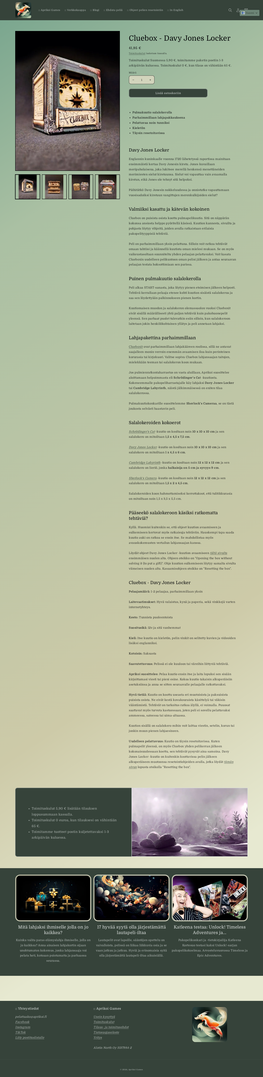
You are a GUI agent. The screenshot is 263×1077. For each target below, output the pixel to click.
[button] (230, 10)
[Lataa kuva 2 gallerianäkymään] (54, 186)
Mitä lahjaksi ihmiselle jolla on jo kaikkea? (53, 930)
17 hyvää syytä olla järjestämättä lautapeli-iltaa (131, 930)
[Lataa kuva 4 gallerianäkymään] (107, 186)
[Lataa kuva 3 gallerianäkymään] (81, 186)
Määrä (132, 72)
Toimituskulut (137, 53)
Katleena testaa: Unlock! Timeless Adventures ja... (210, 930)
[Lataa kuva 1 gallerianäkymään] (27, 186)
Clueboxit (136, 346)
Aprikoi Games (135, 1070)
